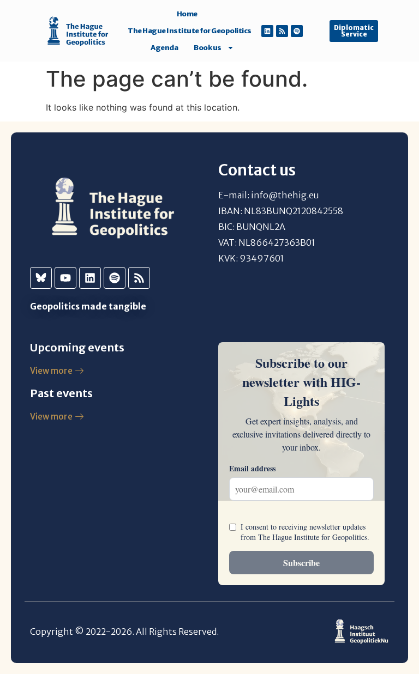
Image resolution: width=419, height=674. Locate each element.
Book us (208, 47)
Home (187, 14)
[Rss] (282, 31)
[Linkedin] (267, 31)
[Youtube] (65, 278)
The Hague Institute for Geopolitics (190, 30)
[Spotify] (297, 31)
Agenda (164, 47)
